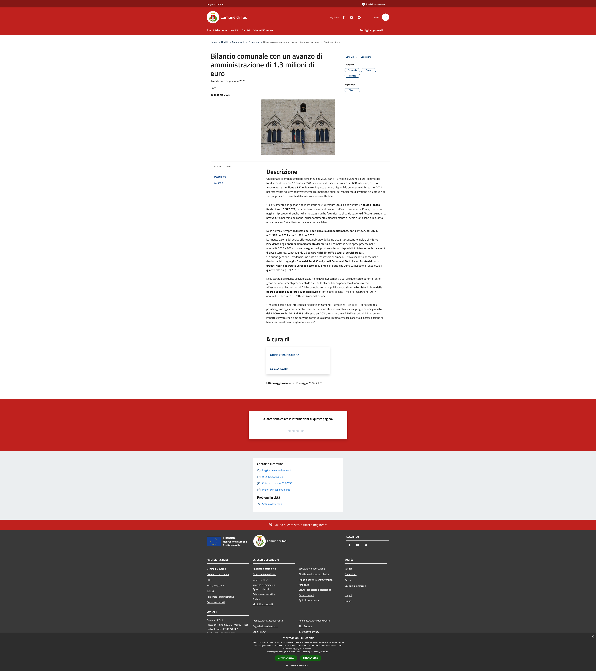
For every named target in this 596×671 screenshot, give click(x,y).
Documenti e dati (216, 602)
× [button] (592, 636)
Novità (224, 42)
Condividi (350, 57)
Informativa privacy (309, 632)
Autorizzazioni (306, 595)
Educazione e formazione (312, 568)
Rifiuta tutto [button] (310, 658)
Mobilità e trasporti (263, 604)
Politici (210, 591)
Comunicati (238, 42)
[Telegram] (358, 17)
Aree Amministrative (218, 574)
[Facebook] (342, 17)
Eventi (348, 601)
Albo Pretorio (305, 626)
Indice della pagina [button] (223, 166)
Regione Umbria (215, 4)
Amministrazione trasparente (314, 620)
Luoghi (348, 595)
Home (213, 42)
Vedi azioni (366, 57)
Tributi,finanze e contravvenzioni (316, 580)
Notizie (348, 569)
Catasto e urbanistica (264, 594)
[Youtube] (350, 17)
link (327, 651)
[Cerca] (385, 17)
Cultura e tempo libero (264, 574)
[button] (298, 665)
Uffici (209, 580)
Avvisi (348, 580)
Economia (253, 42)
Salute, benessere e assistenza (315, 590)
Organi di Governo (216, 569)
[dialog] (298, 652)
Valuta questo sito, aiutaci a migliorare (300, 524)
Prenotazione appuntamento (268, 620)
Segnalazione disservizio (265, 626)
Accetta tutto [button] (286, 658)
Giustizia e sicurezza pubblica (314, 574)
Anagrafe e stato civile (264, 569)
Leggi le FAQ (259, 632)
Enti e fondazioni (215, 585)
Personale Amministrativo (220, 597)
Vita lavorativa (260, 580)
